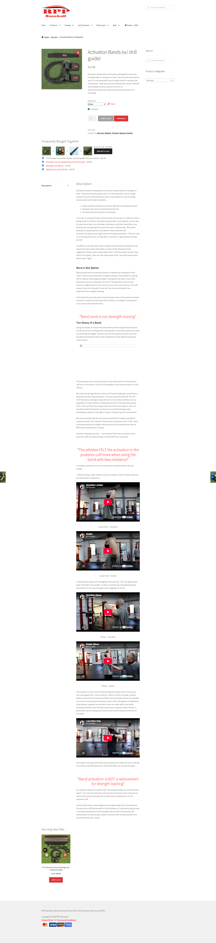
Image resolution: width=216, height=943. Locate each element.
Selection (92, 100)
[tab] (56, 185)
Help (114, 25)
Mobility (108, 133)
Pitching (115, 133)
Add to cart (106, 118)
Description (47, 185)
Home (46, 37)
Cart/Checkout (83, 25)
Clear (113, 104)
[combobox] (160, 80)
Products (53, 25)
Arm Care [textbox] (159, 80)
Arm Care (54, 37)
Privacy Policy (47, 920)
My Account (101, 25)
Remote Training (126, 133)
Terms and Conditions (66, 920)
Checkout (121, 118)
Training (67, 25)
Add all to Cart (103, 151)
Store (44, 25)
